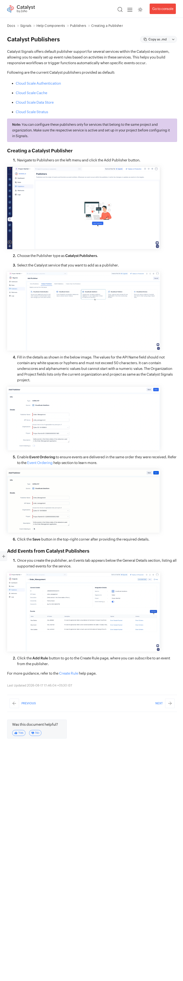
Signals (25, 26)
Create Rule (68, 673)
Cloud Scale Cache (31, 93)
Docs (11, 26)
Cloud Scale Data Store (35, 102)
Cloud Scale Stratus (32, 112)
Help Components (50, 26)
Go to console (162, 9)
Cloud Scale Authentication (38, 83)
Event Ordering (40, 463)
